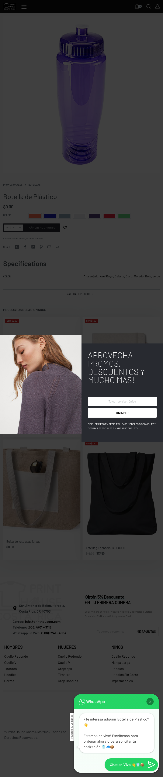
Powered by (71, 727)
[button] (150, 701)
